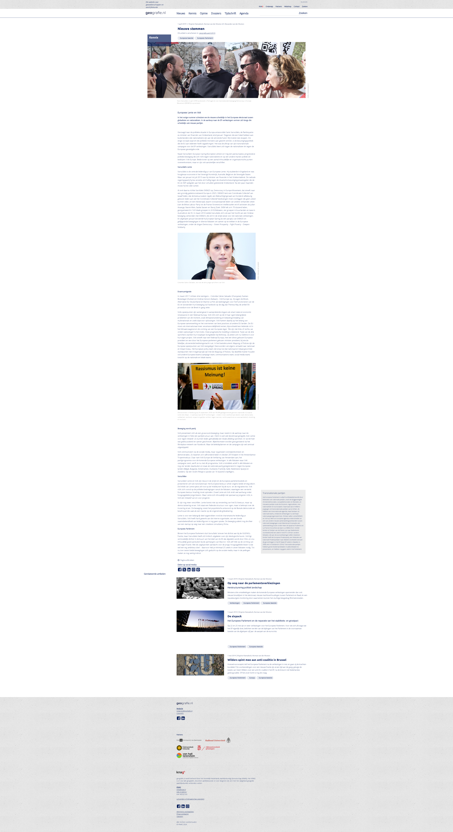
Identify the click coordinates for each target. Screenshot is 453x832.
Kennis (192, 13)
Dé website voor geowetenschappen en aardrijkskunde (155, 4)
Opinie (204, 13)
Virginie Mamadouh (196, 24)
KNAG (179, 787)
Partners (279, 6)
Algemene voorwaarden (185, 812)
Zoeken (305, 6)
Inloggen (304, 2)
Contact (297, 6)
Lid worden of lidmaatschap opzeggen (190, 799)
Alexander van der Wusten (234, 24)
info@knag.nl (181, 789)
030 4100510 (182, 792)
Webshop (287, 6)
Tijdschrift (230, 13)
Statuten (180, 816)
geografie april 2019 (207, 33)
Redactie (180, 708)
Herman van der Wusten (213, 24)
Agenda (244, 13)
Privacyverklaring (183, 814)
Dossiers (216, 13)
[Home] (155, 13)
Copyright (180, 713)
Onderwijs (269, 6)
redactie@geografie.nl (184, 711)
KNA (261, 6)
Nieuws (181, 13)
